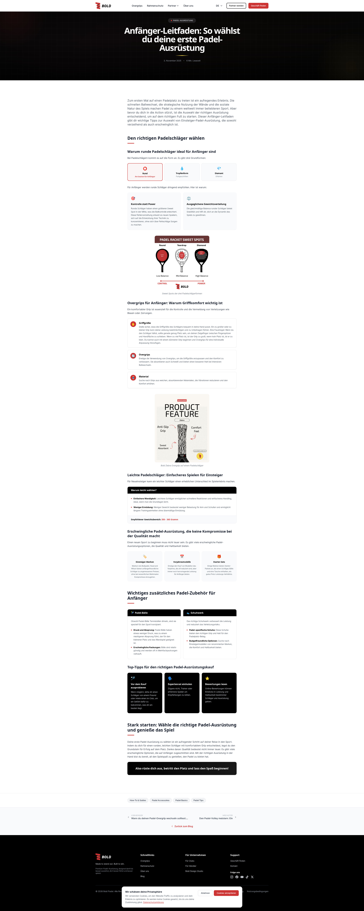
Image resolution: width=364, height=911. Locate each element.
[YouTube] (242, 877)
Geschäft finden (258, 5)
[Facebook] (236, 877)
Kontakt (233, 866)
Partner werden (236, 5)
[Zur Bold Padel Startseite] (103, 5)
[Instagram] (231, 877)
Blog (142, 876)
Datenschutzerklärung (153, 902)
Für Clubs (189, 861)
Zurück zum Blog (183, 826)
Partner (172, 5)
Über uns (188, 5)
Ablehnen (205, 893)
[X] (252, 877)
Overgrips (137, 5)
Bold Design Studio (194, 871)
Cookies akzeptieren (226, 893)
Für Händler (190, 866)
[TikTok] (247, 877)
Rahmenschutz (155, 5)
